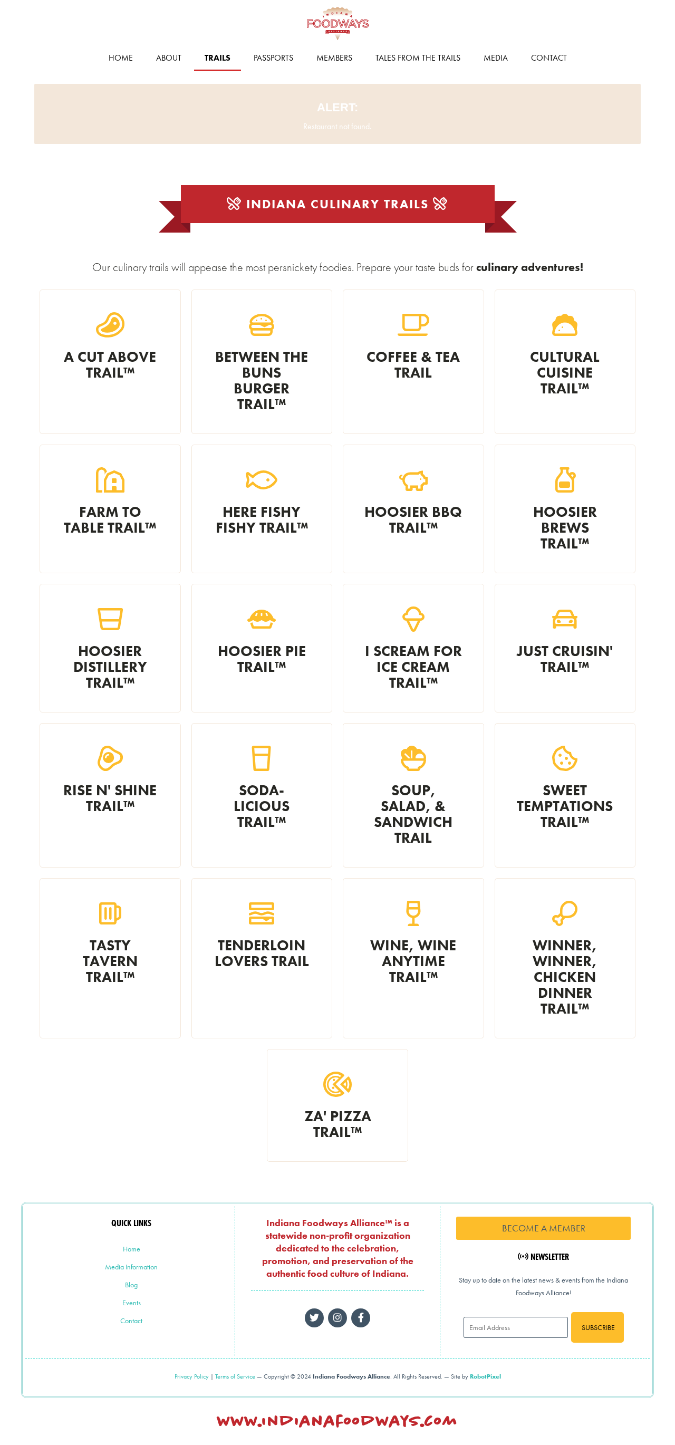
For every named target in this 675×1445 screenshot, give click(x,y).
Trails (217, 57)
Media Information (131, 1266)
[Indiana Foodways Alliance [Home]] (337, 41)
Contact (549, 57)
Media (496, 57)
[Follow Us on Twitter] (314, 1317)
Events (131, 1302)
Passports (273, 57)
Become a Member (543, 1228)
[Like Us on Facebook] (337, 1317)
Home (121, 57)
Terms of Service (235, 1376)
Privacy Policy (192, 1376)
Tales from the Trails (417, 57)
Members (334, 57)
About (168, 57)
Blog (131, 1284)
